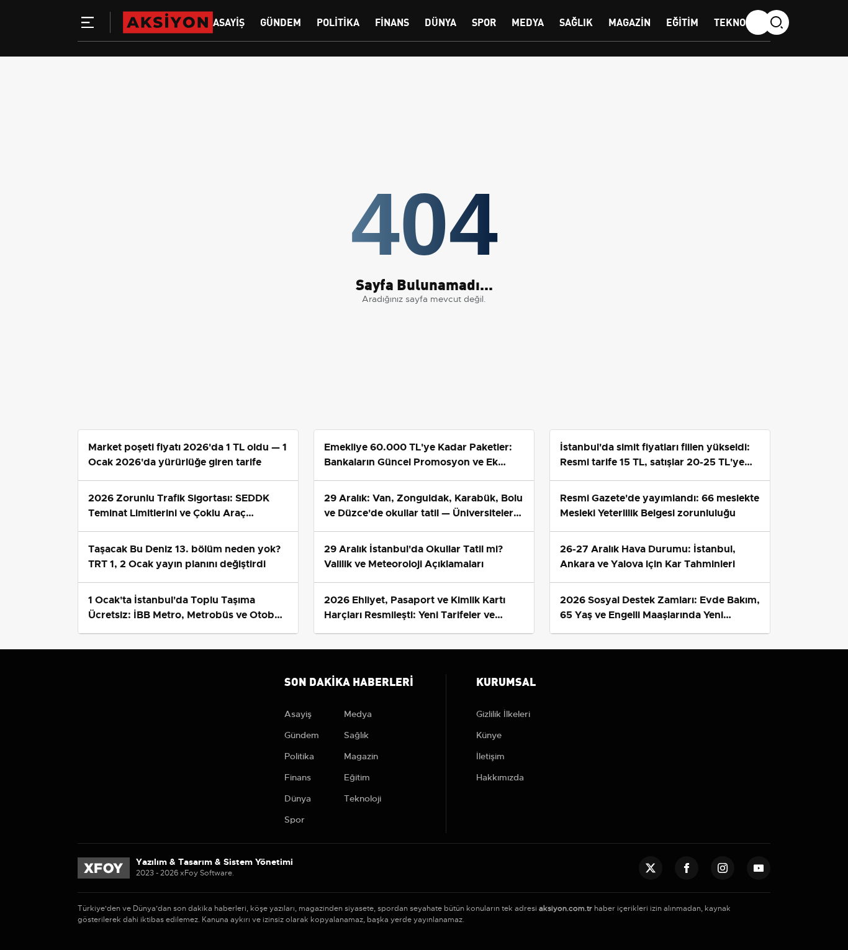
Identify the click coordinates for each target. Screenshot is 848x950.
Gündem (280, 21)
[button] (87, 25)
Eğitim (682, 21)
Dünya (440, 21)
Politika (338, 21)
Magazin (629, 21)
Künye (489, 735)
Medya (528, 21)
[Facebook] (687, 868)
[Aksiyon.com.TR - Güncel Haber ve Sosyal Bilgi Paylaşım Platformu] (168, 22)
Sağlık (576, 21)
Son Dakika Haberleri (348, 680)
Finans (392, 21)
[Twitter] (651, 868)
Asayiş (229, 21)
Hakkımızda (500, 777)
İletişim (490, 756)
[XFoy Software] (104, 867)
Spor (484, 21)
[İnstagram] (723, 868)
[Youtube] (759, 868)
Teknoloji (739, 21)
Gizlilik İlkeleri (503, 713)
